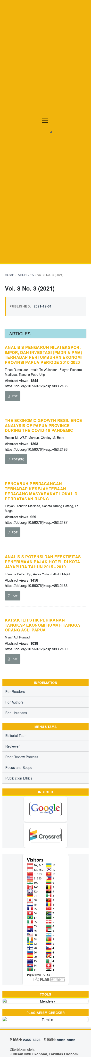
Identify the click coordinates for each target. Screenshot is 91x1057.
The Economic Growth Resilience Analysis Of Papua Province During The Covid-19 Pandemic (43, 425)
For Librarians (16, 712)
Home (9, 274)
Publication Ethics (18, 778)
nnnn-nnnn (66, 1039)
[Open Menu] (45, 121)
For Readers (15, 691)
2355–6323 (32, 1039)
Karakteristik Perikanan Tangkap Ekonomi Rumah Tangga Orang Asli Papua (42, 625)
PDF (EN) (17, 459)
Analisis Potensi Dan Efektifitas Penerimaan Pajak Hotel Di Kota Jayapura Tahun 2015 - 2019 (43, 561)
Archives (26, 274)
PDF (14, 396)
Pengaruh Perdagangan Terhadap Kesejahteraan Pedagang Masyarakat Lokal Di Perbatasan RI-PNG (42, 491)
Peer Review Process (21, 756)
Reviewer (12, 746)
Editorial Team (16, 735)
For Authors (14, 702)
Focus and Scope (18, 767)
